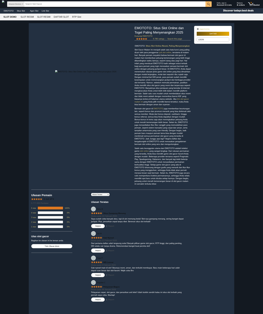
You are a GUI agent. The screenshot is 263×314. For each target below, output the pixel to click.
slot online (144, 151)
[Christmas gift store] (235, 11)
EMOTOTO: (140, 46)
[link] (198, 29)
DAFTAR (213, 34)
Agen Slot (34, 11)
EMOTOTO (9, 11)
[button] (142, 38)
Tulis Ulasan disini (52, 246)
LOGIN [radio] (201, 40)
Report (111, 226)
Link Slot (45, 11)
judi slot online (165, 52)
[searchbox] (114, 4)
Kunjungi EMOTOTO (143, 36)
